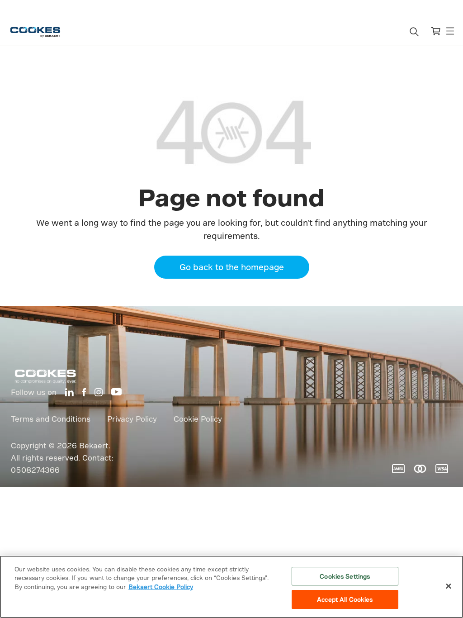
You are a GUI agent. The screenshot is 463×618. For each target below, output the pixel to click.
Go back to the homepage (232, 266)
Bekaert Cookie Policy (160, 586)
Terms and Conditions (50, 418)
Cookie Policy (198, 418)
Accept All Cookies (345, 599)
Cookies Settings (345, 576)
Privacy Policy (132, 418)
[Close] (448, 586)
